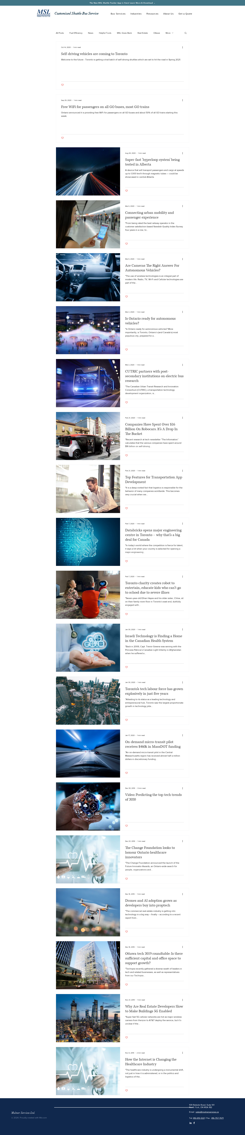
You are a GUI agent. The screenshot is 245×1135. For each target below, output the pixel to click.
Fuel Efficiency (75, 33)
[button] (118, 14)
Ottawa (156, 33)
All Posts (60, 33)
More (168, 33)
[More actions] (183, 47)
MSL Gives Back (124, 33)
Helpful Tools (105, 33)
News (90, 33)
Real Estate (143, 33)
